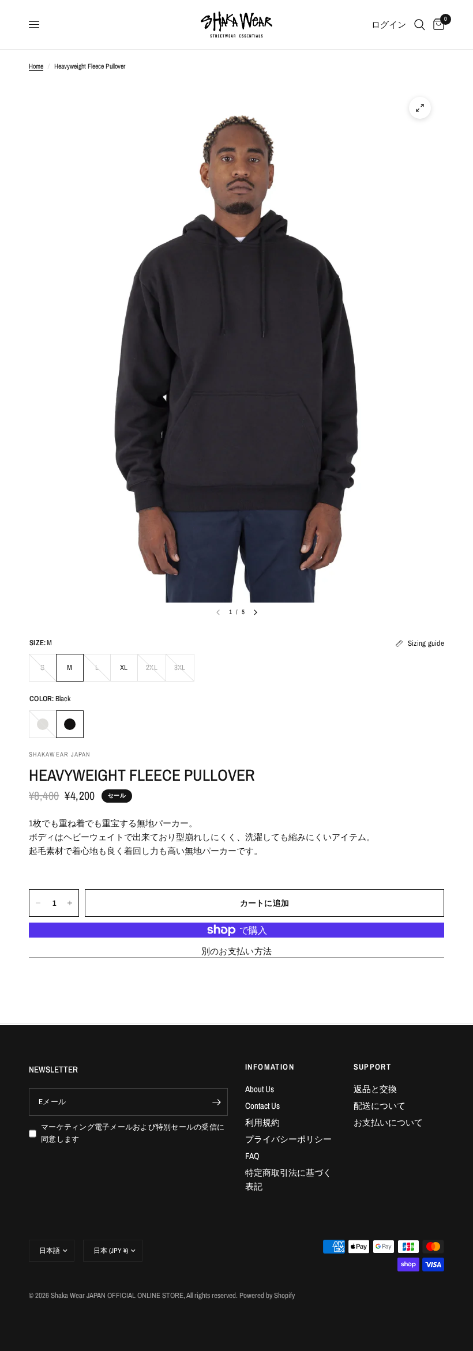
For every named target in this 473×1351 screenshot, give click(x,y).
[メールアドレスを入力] (216, 1102)
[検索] (419, 24)
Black (70, 724)
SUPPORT (373, 1067)
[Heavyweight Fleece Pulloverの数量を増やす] (69, 903)
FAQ (252, 1156)
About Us (259, 1089)
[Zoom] (420, 108)
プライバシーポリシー (288, 1139)
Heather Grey (43, 724)
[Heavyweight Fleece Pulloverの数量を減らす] (38, 903)
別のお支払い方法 (236, 951)
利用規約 (262, 1122)
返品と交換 (375, 1089)
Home (36, 66)
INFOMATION (269, 1067)
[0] (436, 24)
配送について (380, 1106)
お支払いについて (388, 1122)
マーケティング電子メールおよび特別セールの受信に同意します (132, 1133)
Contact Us (262, 1106)
